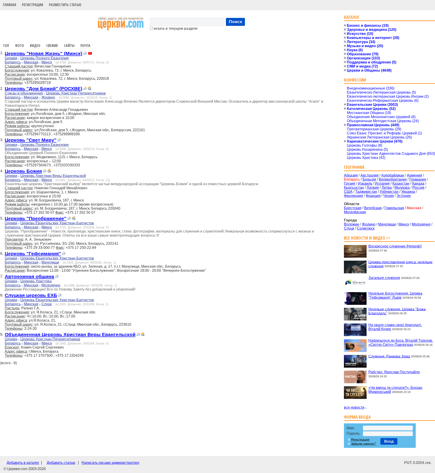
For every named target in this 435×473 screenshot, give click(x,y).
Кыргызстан (354, 187)
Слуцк (46, 304)
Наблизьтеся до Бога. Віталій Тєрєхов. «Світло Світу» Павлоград (400, 343)
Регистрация (32, 4)
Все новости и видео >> (367, 238)
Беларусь (13, 62)
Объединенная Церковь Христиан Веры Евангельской (70, 334)
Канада (418, 183)
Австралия (369, 175)
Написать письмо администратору (110, 463)
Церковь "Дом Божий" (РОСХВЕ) (43, 88)
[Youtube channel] (90, 54)
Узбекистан (389, 192)
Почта (85, 45)
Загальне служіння (384, 278)
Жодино (48, 97)
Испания (382, 183)
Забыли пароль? (363, 443)
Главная (9, 4)
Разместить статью (65, 4)
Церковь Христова (36, 281)
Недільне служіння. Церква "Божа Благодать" (397, 311)
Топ (6, 45)
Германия (417, 179)
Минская (31, 62)
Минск (46, 62)
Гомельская (394, 208)
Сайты (69, 45)
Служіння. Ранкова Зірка (389, 356)
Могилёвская (355, 212)
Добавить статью (61, 463)
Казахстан (400, 183)
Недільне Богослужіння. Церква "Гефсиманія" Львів (395, 295)
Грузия (349, 183)
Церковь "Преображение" (35, 218)
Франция (373, 196)
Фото (19, 45)
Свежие (52, 45)
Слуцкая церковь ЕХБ (31, 295)
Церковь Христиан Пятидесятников (76, 93)
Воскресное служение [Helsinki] (394, 246)
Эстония (403, 196)
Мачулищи (50, 262)
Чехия (388, 196)
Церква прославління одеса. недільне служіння (400, 264)
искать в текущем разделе (175, 28)
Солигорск (366, 228)
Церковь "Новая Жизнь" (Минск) (43, 53)
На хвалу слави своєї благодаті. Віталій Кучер (395, 327)
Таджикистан (366, 192)
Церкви (11, 58)
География (354, 167)
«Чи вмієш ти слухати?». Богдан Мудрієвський (395, 390)
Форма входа (357, 417)
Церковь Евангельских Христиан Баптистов (57, 223)
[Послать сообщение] (85, 54)
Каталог (352, 17)
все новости (354, 407)
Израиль (365, 183)
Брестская (352, 208)
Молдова (402, 187)
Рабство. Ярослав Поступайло (394, 372)
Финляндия (353, 196)
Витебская (373, 208)
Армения (414, 175)
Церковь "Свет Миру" (30, 140)
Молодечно (50, 285)
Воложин (351, 224)
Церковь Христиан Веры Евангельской (53, 176)
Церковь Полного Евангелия (44, 58)
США (348, 192)
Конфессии (355, 80)
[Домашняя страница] (89, 89)
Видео (35, 45)
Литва (387, 187)
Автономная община (29, 276)
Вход (389, 441)
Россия (418, 187)
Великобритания (393, 179)
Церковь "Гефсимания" (33, 253)
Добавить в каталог (23, 463)
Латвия (373, 187)
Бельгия (369, 179)
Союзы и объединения (24, 93)
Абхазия (351, 175)
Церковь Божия (23, 171)
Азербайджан (392, 175)
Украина (408, 192)
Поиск (235, 21)
